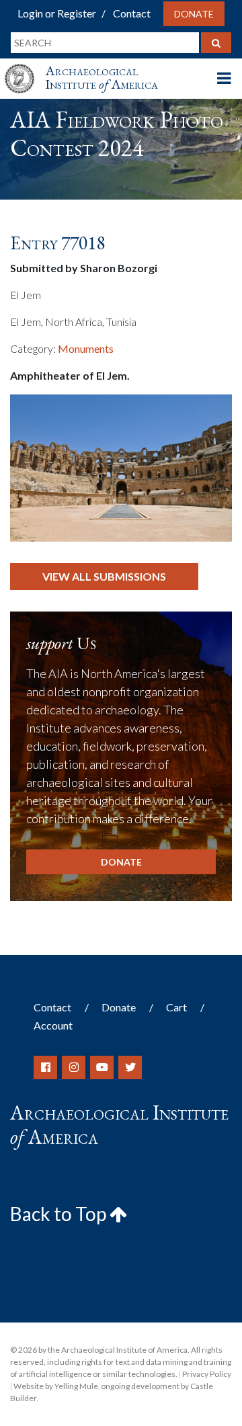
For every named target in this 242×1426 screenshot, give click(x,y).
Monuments (86, 348)
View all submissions (104, 576)
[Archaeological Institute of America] (25, 66)
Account (53, 1025)
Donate (194, 13)
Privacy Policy (206, 1374)
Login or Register (56, 13)
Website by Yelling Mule (55, 1386)
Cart (176, 1007)
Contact (132, 13)
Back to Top (60, 1213)
